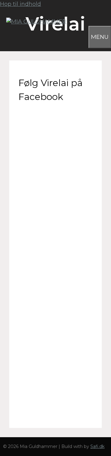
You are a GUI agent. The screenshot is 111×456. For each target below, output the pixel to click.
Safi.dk (97, 446)
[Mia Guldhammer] (33, 21)
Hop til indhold (20, 4)
